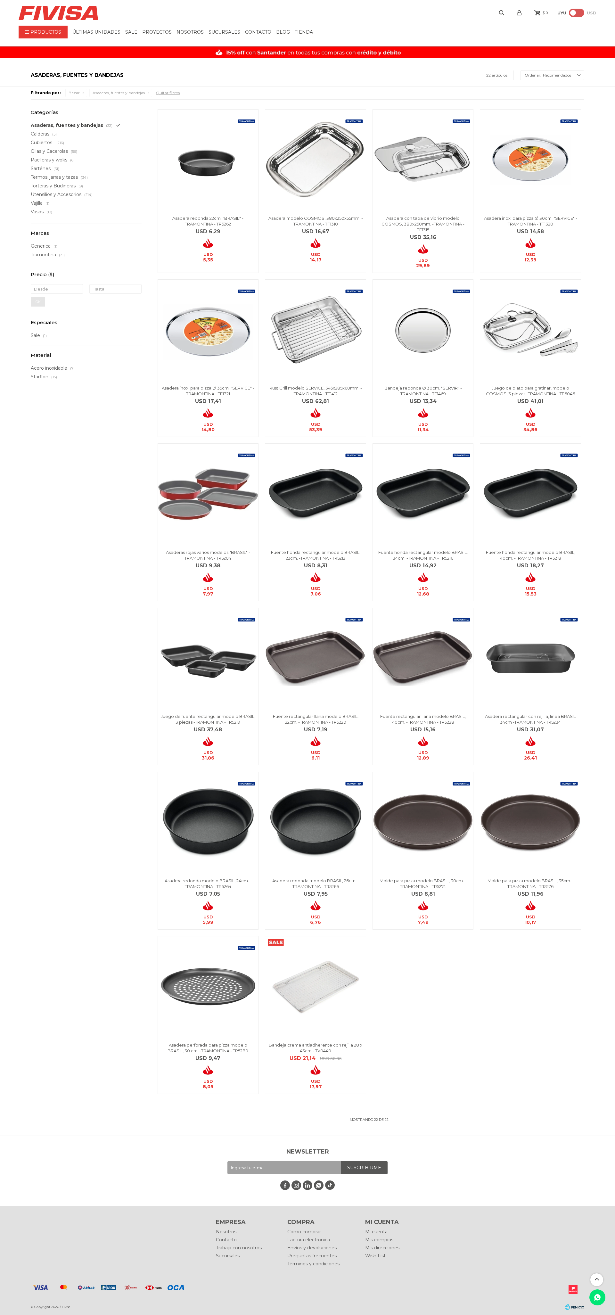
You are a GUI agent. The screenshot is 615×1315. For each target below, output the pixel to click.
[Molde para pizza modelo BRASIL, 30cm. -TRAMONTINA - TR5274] (423, 822)
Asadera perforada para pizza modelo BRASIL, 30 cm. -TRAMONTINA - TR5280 (208, 1047)
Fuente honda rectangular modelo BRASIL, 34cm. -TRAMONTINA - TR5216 (423, 555)
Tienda (304, 32)
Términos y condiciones (313, 1264)
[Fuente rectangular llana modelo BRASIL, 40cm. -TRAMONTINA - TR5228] (423, 658)
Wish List (375, 1256)
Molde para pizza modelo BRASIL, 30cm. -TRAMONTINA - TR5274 (423, 883)
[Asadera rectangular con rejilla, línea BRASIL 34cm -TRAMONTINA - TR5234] (530, 658)
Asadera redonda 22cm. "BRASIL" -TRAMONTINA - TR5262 (207, 221)
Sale (131, 32)
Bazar (74, 92)
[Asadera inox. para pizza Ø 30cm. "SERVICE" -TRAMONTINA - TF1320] (530, 159)
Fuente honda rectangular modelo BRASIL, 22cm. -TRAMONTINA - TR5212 (315, 555)
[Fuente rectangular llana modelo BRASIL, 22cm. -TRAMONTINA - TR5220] (315, 658)
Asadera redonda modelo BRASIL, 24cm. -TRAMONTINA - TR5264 (208, 883)
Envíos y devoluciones (312, 1248)
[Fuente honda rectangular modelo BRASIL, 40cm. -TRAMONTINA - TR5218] (530, 494)
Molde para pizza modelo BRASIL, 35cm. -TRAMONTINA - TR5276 (531, 883)
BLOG (283, 32)
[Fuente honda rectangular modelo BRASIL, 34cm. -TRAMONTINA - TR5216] (423, 494)
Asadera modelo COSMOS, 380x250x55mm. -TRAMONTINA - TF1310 (315, 221)
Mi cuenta (376, 1232)
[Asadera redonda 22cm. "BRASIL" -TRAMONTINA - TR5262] (208, 159)
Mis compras (379, 1240)
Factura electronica (308, 1240)
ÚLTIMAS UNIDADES (96, 32)
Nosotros (190, 32)
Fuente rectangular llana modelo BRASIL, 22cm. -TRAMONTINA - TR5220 (315, 719)
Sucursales (224, 32)
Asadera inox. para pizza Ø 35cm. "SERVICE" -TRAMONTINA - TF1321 (208, 390)
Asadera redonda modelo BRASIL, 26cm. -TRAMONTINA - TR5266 (315, 883)
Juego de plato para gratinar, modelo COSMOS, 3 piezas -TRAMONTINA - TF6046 (530, 390)
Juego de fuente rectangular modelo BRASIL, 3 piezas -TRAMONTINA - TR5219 (208, 719)
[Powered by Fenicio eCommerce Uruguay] (574, 1307)
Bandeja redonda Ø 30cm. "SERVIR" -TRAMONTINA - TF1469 (423, 390)
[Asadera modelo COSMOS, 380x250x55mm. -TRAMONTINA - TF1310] (315, 159)
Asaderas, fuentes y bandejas (119, 92)
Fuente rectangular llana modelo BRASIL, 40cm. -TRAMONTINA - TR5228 (423, 719)
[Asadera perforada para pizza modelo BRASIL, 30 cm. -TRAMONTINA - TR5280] (208, 986)
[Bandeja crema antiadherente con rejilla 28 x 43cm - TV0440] (315, 986)
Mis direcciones (382, 1248)
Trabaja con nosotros (239, 1248)
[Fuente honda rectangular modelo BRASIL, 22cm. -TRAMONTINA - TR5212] (315, 494)
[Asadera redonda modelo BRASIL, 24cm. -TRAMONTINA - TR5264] (208, 822)
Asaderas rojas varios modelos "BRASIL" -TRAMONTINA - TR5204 (208, 555)
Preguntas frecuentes (312, 1256)
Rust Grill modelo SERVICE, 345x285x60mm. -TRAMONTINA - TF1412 (315, 390)
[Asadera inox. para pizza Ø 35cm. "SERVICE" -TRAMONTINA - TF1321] (208, 330)
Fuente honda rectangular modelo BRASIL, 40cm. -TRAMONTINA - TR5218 (530, 555)
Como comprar (304, 1232)
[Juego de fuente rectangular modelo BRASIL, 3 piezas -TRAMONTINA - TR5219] (208, 658)
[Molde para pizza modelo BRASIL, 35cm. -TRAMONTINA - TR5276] (530, 822)
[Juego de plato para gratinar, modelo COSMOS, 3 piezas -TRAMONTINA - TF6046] (530, 330)
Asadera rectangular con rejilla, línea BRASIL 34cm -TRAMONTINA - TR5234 (530, 719)
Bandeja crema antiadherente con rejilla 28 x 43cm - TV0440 (315, 1047)
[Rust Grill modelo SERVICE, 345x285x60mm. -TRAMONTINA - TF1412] (315, 330)
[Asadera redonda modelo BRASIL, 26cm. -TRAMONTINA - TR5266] (315, 822)
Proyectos (157, 32)
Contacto (258, 32)
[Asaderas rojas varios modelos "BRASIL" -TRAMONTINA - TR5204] (208, 494)
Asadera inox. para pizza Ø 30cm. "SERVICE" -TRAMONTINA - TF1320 (530, 221)
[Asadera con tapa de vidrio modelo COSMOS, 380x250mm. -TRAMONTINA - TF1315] (423, 159)
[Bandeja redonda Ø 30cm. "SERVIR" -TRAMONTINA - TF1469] (423, 330)
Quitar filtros (168, 92)
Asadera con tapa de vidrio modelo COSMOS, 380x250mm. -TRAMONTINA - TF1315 (422, 224)
